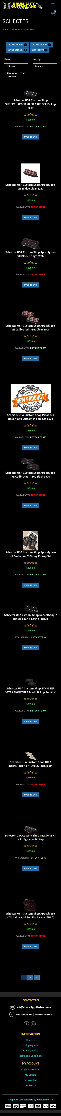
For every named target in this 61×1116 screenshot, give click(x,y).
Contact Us (30, 1085)
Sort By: (37, 59)
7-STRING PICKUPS (41, 44)
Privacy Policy (30, 1050)
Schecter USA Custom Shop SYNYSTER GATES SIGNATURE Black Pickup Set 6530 (30, 690)
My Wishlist (30, 1080)
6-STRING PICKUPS (17, 44)
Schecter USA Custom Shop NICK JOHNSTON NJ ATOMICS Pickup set (30, 764)
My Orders (30, 1074)
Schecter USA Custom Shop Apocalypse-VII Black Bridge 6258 (30, 254)
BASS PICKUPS (39, 50)
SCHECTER (28, 29)
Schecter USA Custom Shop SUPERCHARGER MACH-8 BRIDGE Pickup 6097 (30, 104)
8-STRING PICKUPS (17, 50)
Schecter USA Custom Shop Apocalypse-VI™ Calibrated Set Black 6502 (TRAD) (30, 915)
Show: (7, 59)
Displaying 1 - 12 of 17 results (16, 75)
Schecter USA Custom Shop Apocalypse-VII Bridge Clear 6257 (30, 186)
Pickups (16, 29)
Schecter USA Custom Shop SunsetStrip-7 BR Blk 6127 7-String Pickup (30, 617)
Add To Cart (31, 137)
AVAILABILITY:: (22, 126)
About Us (30, 1040)
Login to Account (30, 1069)
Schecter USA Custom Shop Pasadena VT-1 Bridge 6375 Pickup (30, 837)
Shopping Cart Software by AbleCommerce (30, 1099)
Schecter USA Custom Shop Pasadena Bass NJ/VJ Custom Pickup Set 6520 (30, 417)
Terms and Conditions (31, 1055)
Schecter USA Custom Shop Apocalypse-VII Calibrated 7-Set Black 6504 (30, 474)
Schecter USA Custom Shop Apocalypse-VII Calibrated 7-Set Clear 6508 (30, 327)
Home (5, 29)
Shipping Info (30, 1045)
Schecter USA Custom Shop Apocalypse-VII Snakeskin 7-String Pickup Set (30, 554)
